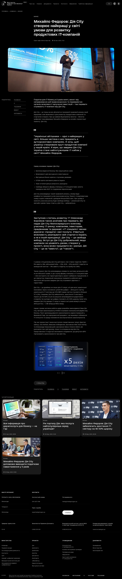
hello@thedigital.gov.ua (69, 501)
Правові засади (7, 548)
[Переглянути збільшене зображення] (61, 70)
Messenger (5, 501)
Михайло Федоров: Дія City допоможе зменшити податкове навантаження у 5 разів (21, 464)
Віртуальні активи (38, 565)
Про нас (32, 3)
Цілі (3, 555)
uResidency (36, 560)
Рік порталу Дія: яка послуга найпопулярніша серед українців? (58, 426)
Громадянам (67, 540)
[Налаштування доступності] (118, 3)
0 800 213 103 (36, 529)
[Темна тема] (114, 3)
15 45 (3, 529)
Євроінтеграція (37, 563)
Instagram (76, 575)
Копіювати (18, 113)
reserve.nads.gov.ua (99, 529)
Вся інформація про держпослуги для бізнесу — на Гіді (20, 426)
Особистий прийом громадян (72, 549)
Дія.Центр (35, 555)
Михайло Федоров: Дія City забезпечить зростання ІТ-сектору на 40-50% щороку (97, 426)
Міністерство (7, 540)
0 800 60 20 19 (66, 529)
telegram (17, 106)
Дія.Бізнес (35, 550)
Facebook (65, 575)
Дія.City (34, 553)
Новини (39, 3)
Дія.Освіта (35, 548)
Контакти (64, 3)
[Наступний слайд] (85, 356)
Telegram (5, 507)
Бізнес (20, 11)
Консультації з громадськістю (68, 546)
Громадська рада (68, 552)
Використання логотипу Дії (11, 560)
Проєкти (56, 3)
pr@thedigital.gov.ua (38, 512)
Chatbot (68, 512)
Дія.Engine (35, 558)
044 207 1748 (36, 501)
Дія (33, 545)
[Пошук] (109, 3)
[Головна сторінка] (4, 4)
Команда (5, 545)
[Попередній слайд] (36, 356)
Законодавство (98, 550)
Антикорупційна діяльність (11, 550)
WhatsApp (5, 512)
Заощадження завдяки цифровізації (9, 563)
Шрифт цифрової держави (11, 558)
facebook (17, 100)
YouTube (91, 575)
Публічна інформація (86, 3)
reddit (16, 110)
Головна (5, 11)
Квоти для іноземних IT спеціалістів (69, 557)
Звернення (73, 3)
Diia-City (41, 383)
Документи (47, 3)
